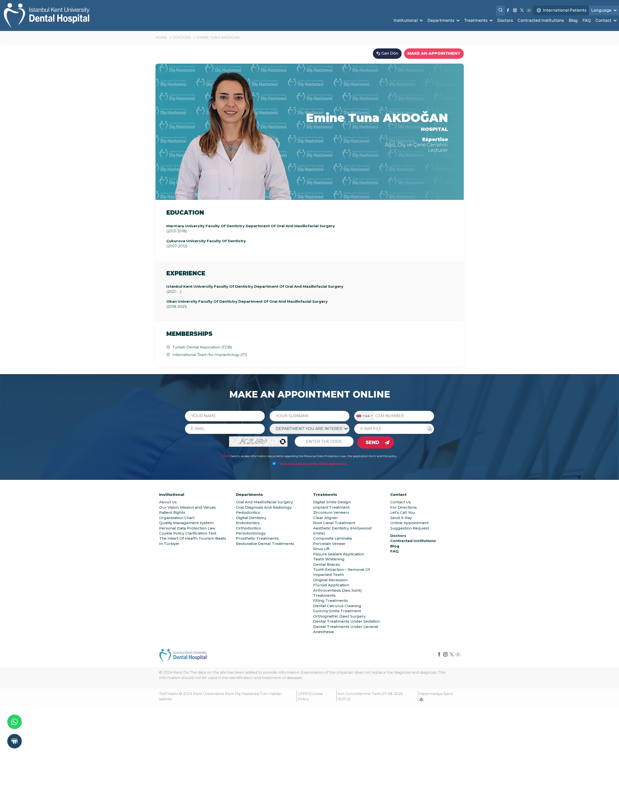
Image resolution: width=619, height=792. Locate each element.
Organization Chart (177, 517)
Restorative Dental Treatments (265, 543)
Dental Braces (326, 564)
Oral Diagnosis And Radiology (264, 507)
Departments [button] (441, 20)
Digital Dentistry (251, 517)
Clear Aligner (325, 517)
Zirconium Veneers (331, 512)
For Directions (403, 507)
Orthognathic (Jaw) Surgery (339, 616)
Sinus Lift (321, 548)
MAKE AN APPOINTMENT (433, 53)
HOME (161, 37)
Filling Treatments (330, 600)
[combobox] (364, 416)
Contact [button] (604, 20)
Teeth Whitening (329, 559)
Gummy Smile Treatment (337, 611)
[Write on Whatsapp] (14, 722)
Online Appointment (409, 522)
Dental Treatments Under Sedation (346, 621)
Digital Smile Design (332, 502)
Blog (573, 20)
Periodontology (250, 533)
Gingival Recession (330, 580)
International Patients (564, 10)
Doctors (505, 20)
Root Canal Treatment (334, 522)
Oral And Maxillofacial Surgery (264, 502)
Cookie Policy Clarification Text (187, 533)
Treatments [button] (476, 20)
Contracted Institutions (541, 20)
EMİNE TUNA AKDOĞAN (218, 37)
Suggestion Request (409, 528)
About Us (168, 502)
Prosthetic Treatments (257, 538)
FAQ (586, 20)
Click (226, 456)
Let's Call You (402, 512)
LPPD (303, 693)
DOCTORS (182, 37)
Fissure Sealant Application (338, 554)
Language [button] (601, 10)
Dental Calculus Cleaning (337, 605)
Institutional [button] (406, 20)
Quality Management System (186, 522)
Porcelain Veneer (329, 543)
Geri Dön (389, 53)
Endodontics (248, 522)
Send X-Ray (401, 517)
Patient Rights (172, 512)
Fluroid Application (331, 585)
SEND (372, 442)
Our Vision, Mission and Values (187, 507)
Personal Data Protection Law (187, 528)
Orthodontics (248, 528)
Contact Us (400, 502)
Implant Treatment (331, 507)
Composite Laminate (332, 538)
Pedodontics (248, 512)
